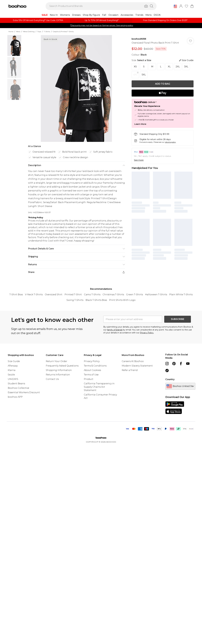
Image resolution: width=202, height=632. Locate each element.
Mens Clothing (29, 31)
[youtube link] (188, 363)
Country (170, 379)
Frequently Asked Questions (62, 365)
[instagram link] (167, 363)
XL (169, 66)
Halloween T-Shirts (156, 294)
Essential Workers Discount (24, 392)
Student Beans (16, 383)
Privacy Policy (92, 361)
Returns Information (58, 374)
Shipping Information (59, 370)
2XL (178, 66)
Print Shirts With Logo (122, 300)
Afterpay (13, 365)
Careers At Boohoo (133, 361)
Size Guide (14, 361)
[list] (76, 88)
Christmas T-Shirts (113, 294)
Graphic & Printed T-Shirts (63, 31)
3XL (186, 66)
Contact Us (52, 379)
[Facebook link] (181, 363)
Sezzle (11, 374)
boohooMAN (139, 39)
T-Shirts (47, 31)
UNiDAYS (13, 379)
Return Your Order (56, 361)
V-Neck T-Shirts (34, 294)
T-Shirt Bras (16, 294)
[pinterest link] (174, 363)
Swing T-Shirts (75, 300)
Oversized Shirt (53, 294)
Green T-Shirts (134, 294)
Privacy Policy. (147, 332)
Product (88, 379)
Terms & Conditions (95, 365)
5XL (144, 74)
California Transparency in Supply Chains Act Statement (99, 387)
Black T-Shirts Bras (96, 300)
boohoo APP (15, 397)
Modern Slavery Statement (137, 365)
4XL (135, 74)
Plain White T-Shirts (181, 294)
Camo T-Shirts (92, 294)
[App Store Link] (174, 407)
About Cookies (92, 370)
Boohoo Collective (18, 388)
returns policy (170, 142)
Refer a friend (130, 370)
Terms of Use (91, 374)
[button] (175, 6)
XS (135, 66)
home (10, 31)
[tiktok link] (167, 370)
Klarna (11, 370)
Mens (18, 31)
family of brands (114, 330)
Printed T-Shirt (73, 294)
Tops (39, 31)
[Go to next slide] (108, 88)
